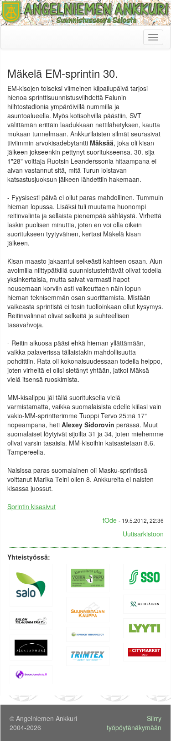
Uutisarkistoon (143, 533)
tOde (110, 520)
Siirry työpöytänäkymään (134, 723)
